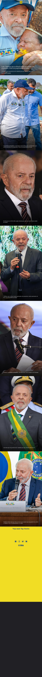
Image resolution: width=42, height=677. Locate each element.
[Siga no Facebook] (19, 542)
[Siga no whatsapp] (15, 542)
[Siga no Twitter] (23, 542)
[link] (21, 545)
